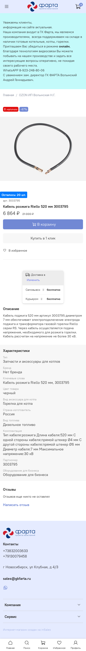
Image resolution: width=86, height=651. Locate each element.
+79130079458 (15, 556)
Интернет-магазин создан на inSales (27, 629)
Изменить (33, 280)
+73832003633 (15, 551)
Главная (8, 95)
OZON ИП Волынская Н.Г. (37, 95)
